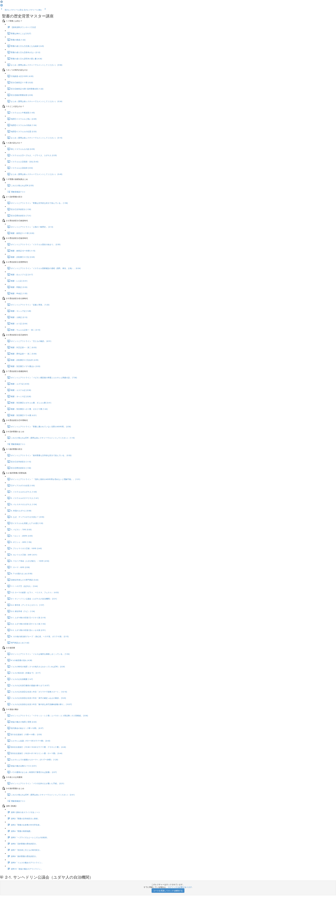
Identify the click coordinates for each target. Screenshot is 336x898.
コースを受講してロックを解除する (168, 890)
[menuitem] (1, 6)
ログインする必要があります (180, 887)
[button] (1, 2)
